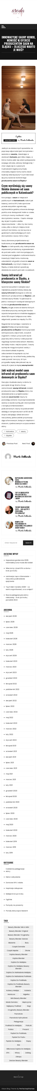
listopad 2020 (11, 796)
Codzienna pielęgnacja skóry (15, 870)
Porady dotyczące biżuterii (17, 911)
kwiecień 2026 (11, 638)
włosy (17, 1053)
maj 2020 (9, 824)
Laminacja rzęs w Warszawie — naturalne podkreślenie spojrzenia (18, 578)
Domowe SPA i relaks (14, 882)
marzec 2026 (11, 644)
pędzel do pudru (18, 1037)
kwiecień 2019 (11, 841)
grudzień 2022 (11, 678)
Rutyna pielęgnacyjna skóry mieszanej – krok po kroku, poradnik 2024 (17, 597)
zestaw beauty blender (18, 1060)
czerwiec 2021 (11, 768)
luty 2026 (9, 650)
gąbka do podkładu (18, 980)
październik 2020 (12, 802)
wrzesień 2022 (11, 695)
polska (10, 1029)
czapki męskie (12, 950)
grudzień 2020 (11, 791)
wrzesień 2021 (11, 751)
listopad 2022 (11, 684)
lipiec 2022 (10, 706)
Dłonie (27, 950)
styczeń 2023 (11, 672)
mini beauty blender (18, 998)
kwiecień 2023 (11, 661)
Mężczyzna (26, 1002)
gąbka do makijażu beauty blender (18, 967)
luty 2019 (9, 853)
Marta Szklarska (26, 140)
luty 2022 (9, 734)
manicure (11, 994)
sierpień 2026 (11, 616)
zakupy (18, 1056)
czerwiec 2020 (12, 819)
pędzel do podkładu (18, 1033)
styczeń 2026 (11, 655)
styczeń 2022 (11, 740)
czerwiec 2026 (12, 627)
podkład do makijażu (13, 1025)
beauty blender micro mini (18, 927)
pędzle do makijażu (13, 1041)
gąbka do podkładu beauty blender (19, 985)
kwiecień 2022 (11, 723)
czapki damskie (18, 946)
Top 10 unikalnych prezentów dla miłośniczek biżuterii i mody (23, 495)
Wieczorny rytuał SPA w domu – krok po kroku (19, 569)
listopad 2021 (11, 746)
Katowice (10, 431)
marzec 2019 (11, 847)
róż (18, 1045)
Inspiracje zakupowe (14, 888)
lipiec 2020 (10, 813)
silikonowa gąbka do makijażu (18, 1049)
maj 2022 (9, 717)
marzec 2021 (11, 779)
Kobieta (27, 990)
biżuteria (11, 943)
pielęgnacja (18, 1021)
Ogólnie (18, 136)
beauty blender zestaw (18, 939)
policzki (29, 1025)
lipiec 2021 (10, 762)
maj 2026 (9, 633)
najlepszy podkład (13, 1006)
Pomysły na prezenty (14, 905)
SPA (7, 1053)
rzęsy (28, 1041)
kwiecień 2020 (11, 830)
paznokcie (18, 1014)
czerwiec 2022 (11, 712)
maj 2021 (9, 774)
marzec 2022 (11, 729)
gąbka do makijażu (18, 962)
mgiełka (26, 994)
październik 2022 (12, 689)
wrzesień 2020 (11, 807)
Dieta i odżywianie (13, 877)
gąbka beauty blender (18, 954)
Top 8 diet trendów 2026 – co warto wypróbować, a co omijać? (19, 588)
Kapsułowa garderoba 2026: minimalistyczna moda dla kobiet (23, 481)
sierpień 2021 (11, 757)
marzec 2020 (11, 836)
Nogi (29, 1006)
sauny (23, 431)
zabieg (28, 1053)
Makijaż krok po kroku (14, 894)
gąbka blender (18, 958)
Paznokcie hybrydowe (18, 1018)
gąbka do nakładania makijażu (18, 972)
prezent (26, 1029)
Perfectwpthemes (26, 1089)
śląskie (9, 435)
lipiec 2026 (10, 622)
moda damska (11, 1002)
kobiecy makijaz (12, 990)
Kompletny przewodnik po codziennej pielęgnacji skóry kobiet (23, 525)
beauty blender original (18, 931)
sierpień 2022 (11, 700)
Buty (27, 943)
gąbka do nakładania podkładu (18, 976)
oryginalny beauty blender (18, 1010)
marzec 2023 (11, 667)
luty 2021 (9, 785)
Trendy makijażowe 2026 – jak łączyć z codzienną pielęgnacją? (22, 510)
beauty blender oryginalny (18, 935)
